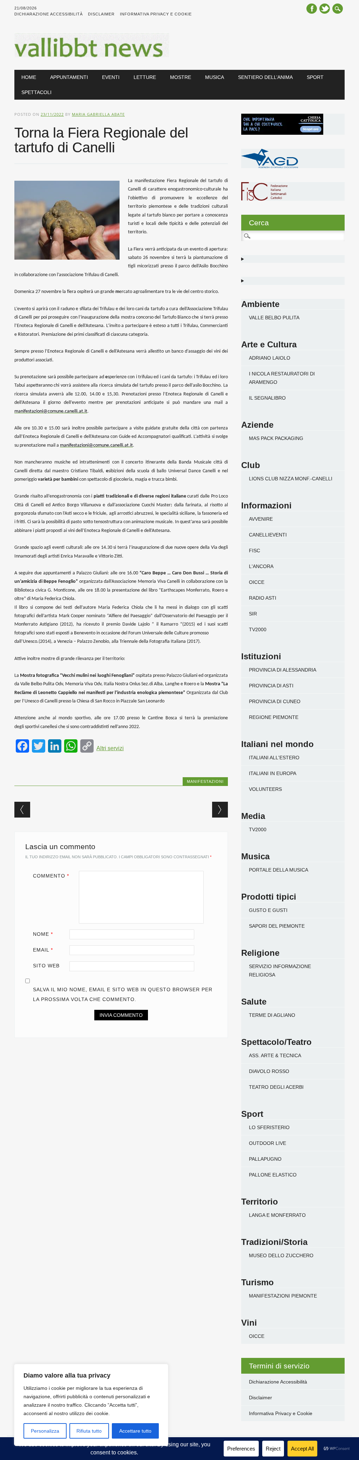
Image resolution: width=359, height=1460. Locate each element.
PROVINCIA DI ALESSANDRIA (282, 670)
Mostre (180, 77)
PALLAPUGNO (265, 1159)
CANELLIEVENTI (268, 535)
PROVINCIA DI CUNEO (274, 701)
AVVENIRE (261, 519)
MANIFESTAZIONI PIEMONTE (283, 1296)
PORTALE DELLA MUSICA (278, 870)
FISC (254, 550)
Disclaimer (101, 14)
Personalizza (45, 1431)
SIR (253, 613)
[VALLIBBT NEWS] (91, 55)
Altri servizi (110, 748)
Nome (43, 934)
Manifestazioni (205, 781)
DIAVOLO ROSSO (269, 1071)
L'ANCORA (261, 566)
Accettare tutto (135, 1431)
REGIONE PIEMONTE (273, 717)
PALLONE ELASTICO (273, 1175)
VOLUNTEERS (265, 789)
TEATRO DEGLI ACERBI (276, 1087)
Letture (145, 77)
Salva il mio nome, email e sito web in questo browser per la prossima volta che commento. (122, 994)
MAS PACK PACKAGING (276, 438)
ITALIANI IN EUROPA (272, 773)
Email (43, 950)
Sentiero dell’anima (265, 77)
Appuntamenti (69, 77)
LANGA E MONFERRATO (277, 1215)
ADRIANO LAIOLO (269, 358)
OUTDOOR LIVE (267, 1143)
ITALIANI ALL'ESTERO (274, 757)
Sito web (46, 965)
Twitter (324, 9)
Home (28, 77)
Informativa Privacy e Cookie (156, 14)
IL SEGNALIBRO (267, 398)
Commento (51, 876)
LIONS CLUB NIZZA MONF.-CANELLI (290, 478)
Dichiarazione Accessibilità (48, 14)
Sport (315, 77)
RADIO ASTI (262, 598)
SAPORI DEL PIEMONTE (277, 926)
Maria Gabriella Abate (98, 114)
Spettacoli (36, 92)
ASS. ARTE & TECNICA (275, 1055)
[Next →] (220, 810)
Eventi (111, 77)
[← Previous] (22, 810)
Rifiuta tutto (89, 1431)
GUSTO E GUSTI (268, 910)
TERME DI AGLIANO (272, 1015)
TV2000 (257, 629)
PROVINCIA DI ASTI (271, 685)
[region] (91, 1405)
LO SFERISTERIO (269, 1127)
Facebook (311, 9)
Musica (214, 77)
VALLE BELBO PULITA (274, 317)
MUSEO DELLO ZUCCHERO (281, 1255)
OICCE (256, 582)
